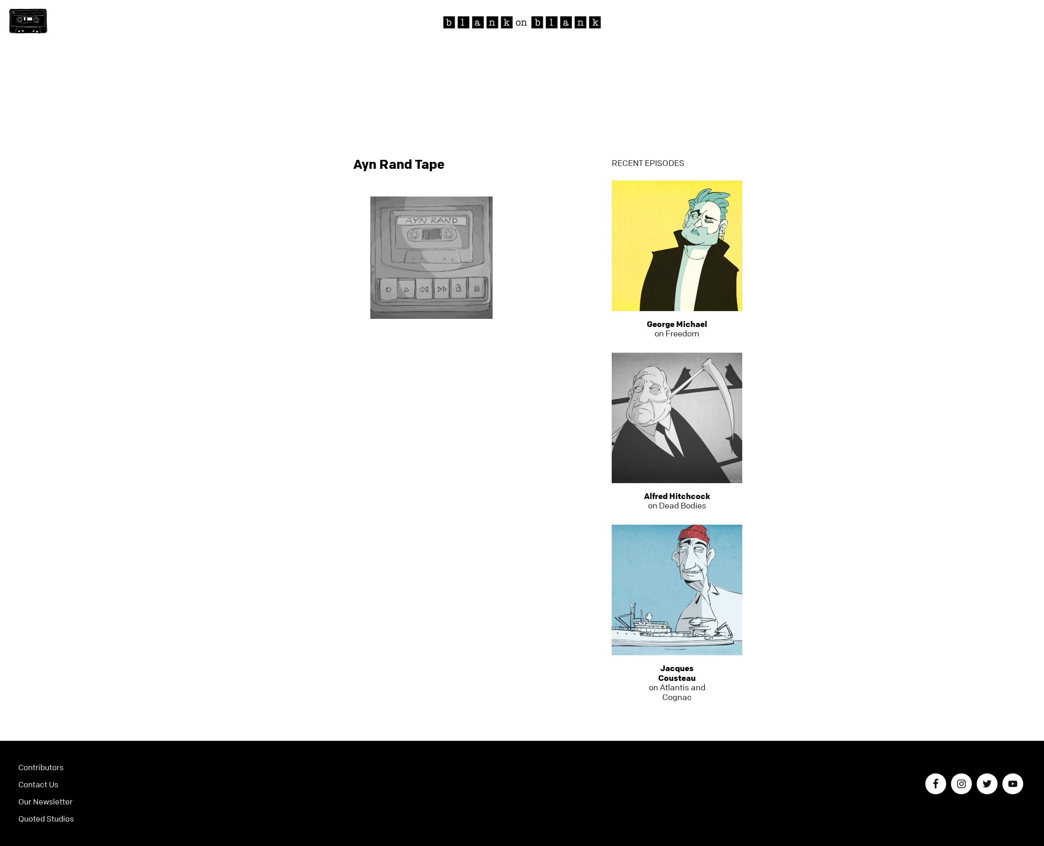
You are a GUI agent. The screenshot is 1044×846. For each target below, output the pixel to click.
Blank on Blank (522, 22)
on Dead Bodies (677, 501)
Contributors (41, 767)
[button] (28, 21)
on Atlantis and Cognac (677, 682)
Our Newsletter (45, 801)
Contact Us (38, 784)
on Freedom (677, 329)
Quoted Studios (46, 819)
